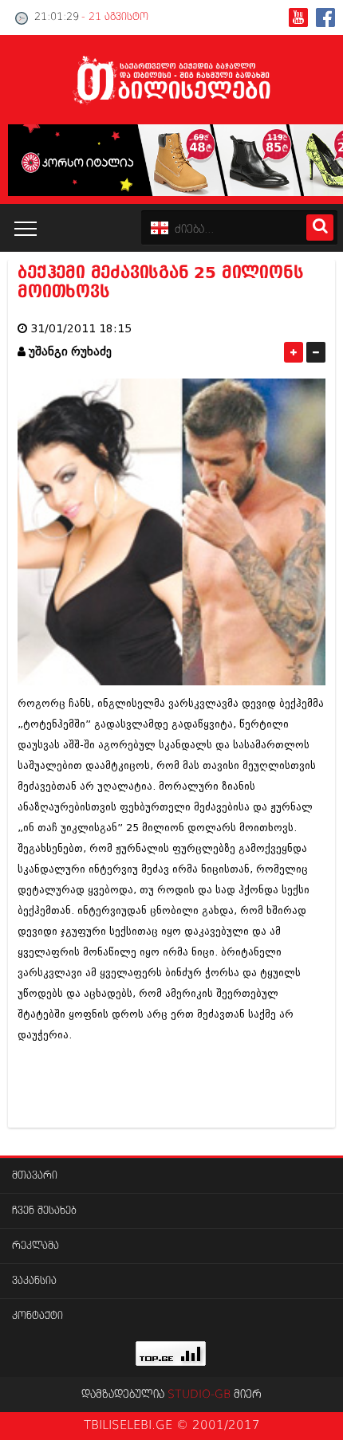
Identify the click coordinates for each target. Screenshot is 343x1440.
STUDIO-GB (199, 1394)
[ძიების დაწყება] (319, 227)
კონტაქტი (37, 1316)
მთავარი (34, 1176)
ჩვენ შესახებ (44, 1211)
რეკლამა (35, 1246)
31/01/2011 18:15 (81, 328)
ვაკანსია (34, 1281)
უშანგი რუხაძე (70, 352)
